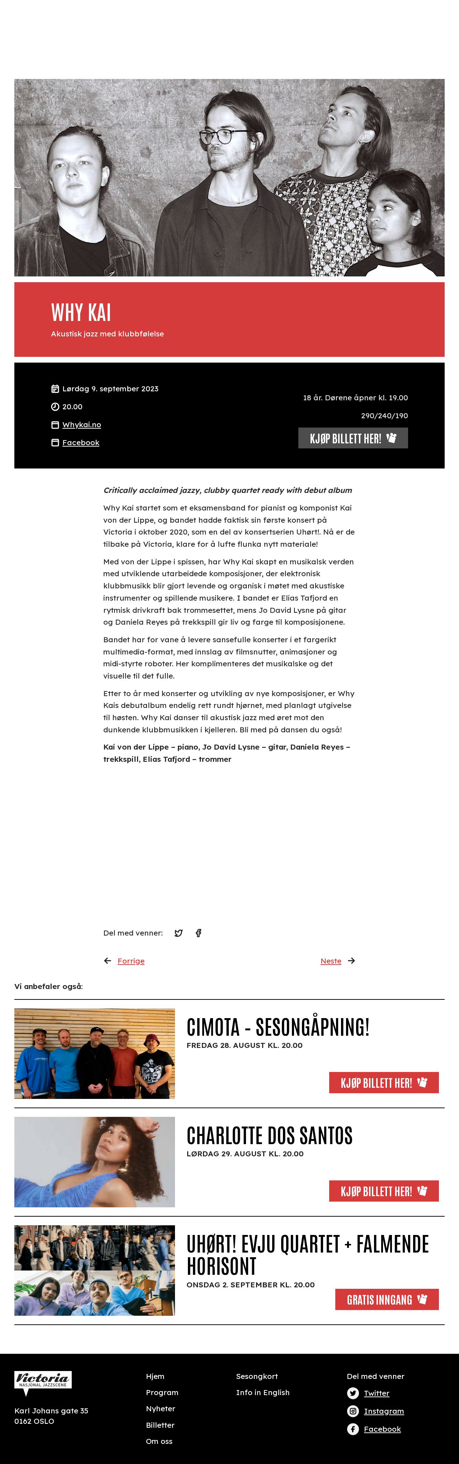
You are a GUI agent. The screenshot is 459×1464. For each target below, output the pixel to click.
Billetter (160, 1425)
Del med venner (375, 1376)
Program (162, 1392)
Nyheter (160, 1408)
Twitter (376, 1393)
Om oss (159, 1441)
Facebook (80, 442)
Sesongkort (257, 1376)
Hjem (155, 1376)
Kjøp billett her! (376, 1082)
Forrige (131, 960)
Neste (331, 960)
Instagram (384, 1411)
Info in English (263, 1392)
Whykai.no (81, 424)
